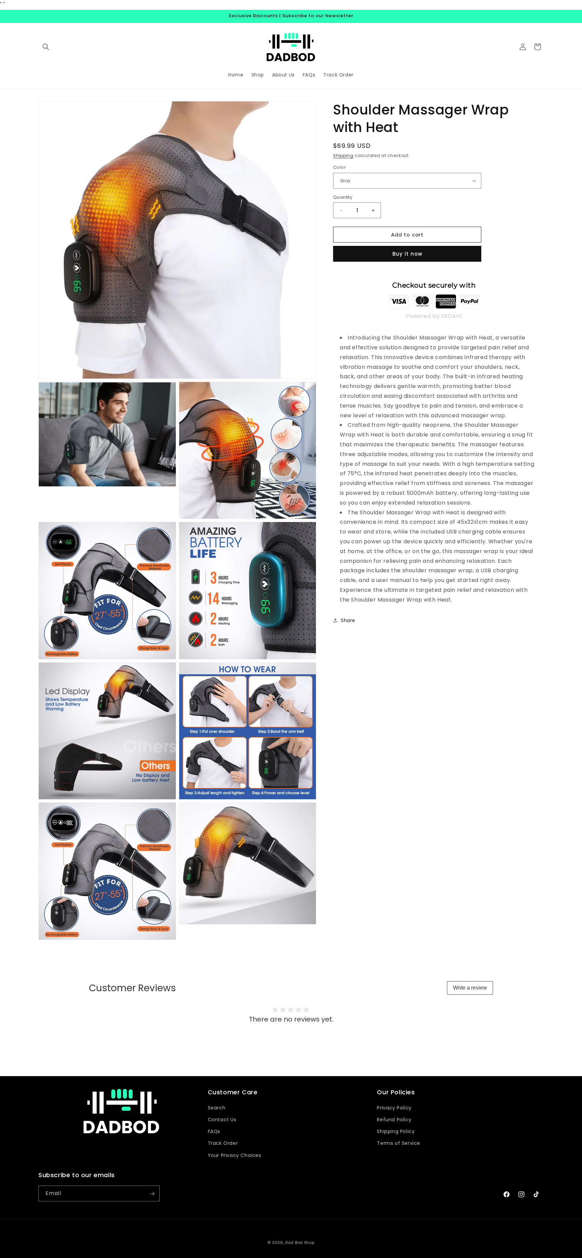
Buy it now (407, 253)
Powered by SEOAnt (434, 316)
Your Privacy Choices (234, 1155)
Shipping (343, 155)
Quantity (342, 197)
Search (217, 1107)
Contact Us (222, 1119)
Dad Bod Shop (299, 1242)
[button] (45, 46)
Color (339, 167)
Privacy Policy (394, 1107)
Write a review (470, 988)
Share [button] (348, 620)
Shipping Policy (396, 1131)
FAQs (214, 1131)
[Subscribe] (151, 1194)
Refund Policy (394, 1119)
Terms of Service (398, 1143)
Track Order (223, 1143)
